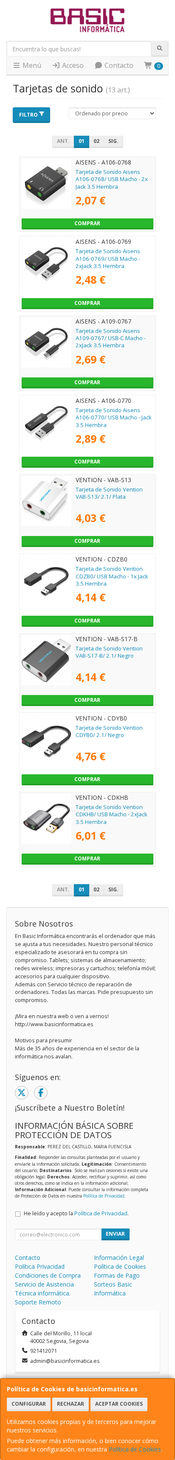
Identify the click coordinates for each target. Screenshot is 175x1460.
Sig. (113, 141)
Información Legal (119, 1257)
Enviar (115, 1233)
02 (96, 141)
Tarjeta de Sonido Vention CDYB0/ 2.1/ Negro (109, 731)
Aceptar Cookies (119, 1403)
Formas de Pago (117, 1275)
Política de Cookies (135, 1449)
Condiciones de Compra (48, 1275)
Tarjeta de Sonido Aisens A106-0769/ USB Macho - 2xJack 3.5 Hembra (108, 258)
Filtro (28, 114)
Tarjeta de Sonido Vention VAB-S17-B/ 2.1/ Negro (109, 652)
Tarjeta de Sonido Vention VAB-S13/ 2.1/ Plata (109, 493)
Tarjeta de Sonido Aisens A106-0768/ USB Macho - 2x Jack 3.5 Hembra (112, 179)
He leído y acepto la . (76, 1213)
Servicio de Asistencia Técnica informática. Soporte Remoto (44, 1293)
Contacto (118, 65)
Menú (31, 65)
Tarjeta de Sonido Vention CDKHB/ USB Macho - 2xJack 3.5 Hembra (111, 814)
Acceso (72, 65)
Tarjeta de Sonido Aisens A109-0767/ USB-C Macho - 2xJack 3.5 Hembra (111, 338)
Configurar (28, 1403)
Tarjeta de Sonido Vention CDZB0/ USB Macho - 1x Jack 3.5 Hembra (112, 576)
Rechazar (70, 1403)
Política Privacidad (40, 1266)
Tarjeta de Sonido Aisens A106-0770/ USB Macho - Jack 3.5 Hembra (114, 417)
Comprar (87, 223)
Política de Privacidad (103, 1196)
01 (82, 141)
